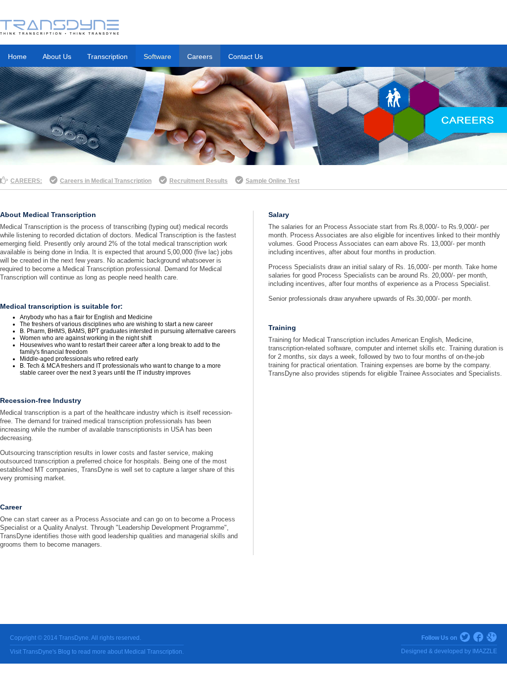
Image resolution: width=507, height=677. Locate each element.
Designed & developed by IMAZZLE (449, 651)
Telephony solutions (177, 128)
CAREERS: (26, 180)
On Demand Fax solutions (67, 110)
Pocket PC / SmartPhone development (65, 88)
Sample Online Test (273, 180)
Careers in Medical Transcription (106, 180)
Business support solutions (302, 84)
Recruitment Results (198, 180)
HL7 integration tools (58, 128)
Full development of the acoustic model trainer (183, 106)
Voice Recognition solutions (189, 84)
